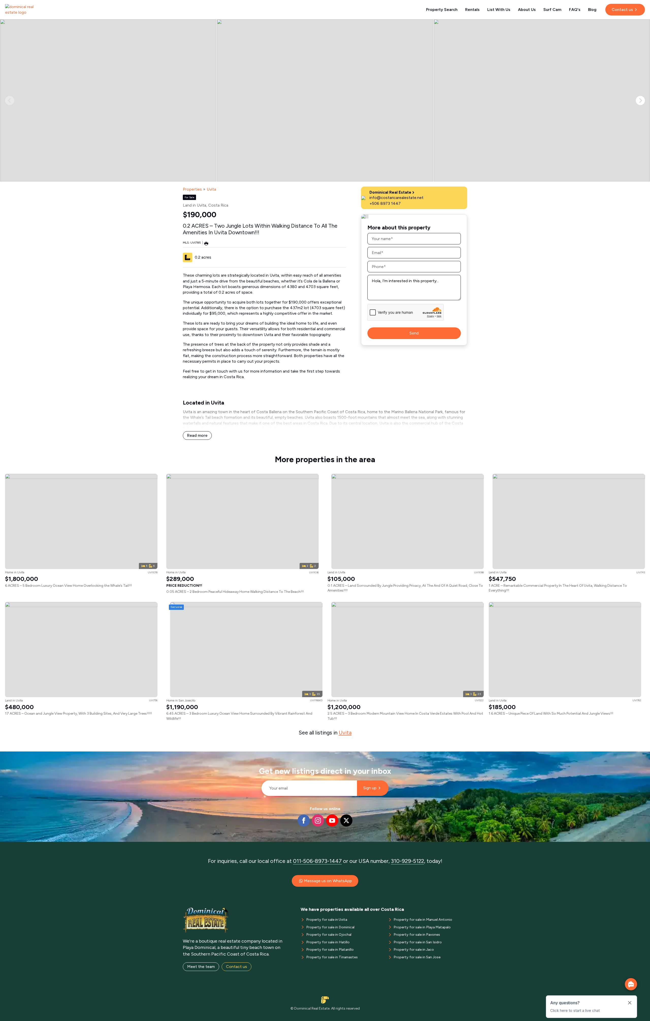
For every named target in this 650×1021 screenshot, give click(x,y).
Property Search (442, 9)
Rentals (472, 9)
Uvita (211, 189)
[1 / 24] (108, 100)
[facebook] (304, 820)
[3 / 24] (542, 100)
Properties (192, 189)
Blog (592, 9)
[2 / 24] (325, 100)
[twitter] (346, 820)
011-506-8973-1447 (317, 861)
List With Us (498, 9)
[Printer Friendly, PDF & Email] (206, 243)
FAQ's (574, 9)
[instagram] (318, 820)
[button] (640, 100)
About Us (527, 9)
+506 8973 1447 (385, 203)
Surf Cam (552, 9)
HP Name (259, 755)
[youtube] (332, 820)
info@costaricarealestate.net (396, 197)
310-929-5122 (407, 861)
